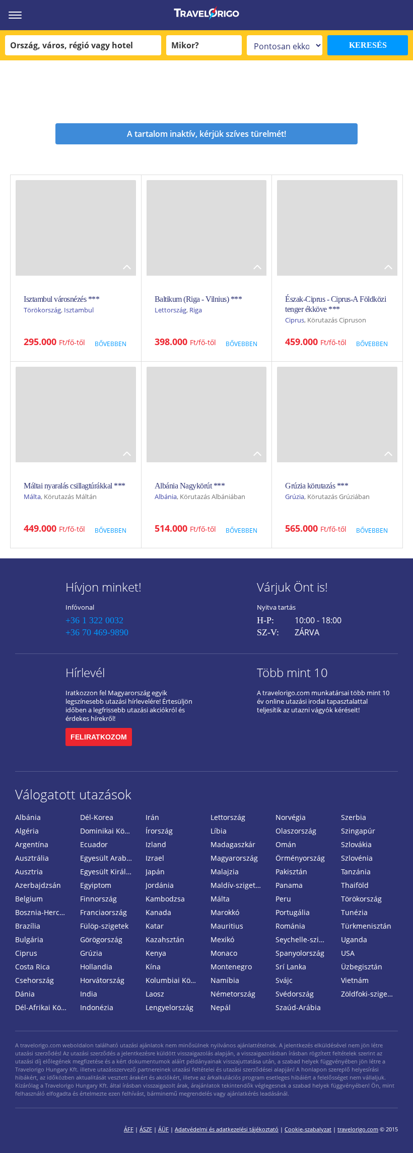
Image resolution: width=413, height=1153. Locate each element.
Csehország (34, 980)
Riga (195, 309)
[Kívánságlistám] (350, 15)
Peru (283, 898)
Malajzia (225, 871)
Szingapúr (358, 831)
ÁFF (128, 1129)
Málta (32, 496)
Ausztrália (32, 858)
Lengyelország (169, 1007)
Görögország (101, 939)
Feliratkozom (99, 737)
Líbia (219, 831)
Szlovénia (357, 858)
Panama (289, 885)
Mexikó (222, 939)
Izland (156, 844)
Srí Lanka (291, 966)
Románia (290, 926)
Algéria (27, 831)
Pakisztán (291, 871)
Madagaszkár (233, 844)
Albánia (166, 496)
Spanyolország (300, 953)
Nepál (221, 1007)
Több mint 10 (292, 672)
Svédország (295, 994)
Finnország (98, 898)
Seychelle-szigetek (304, 939)
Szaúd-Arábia (298, 1007)
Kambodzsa (165, 898)
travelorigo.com (357, 1129)
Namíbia (225, 980)
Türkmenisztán (366, 926)
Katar (155, 926)
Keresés (368, 45)
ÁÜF (163, 1129)
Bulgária (29, 939)
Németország (233, 994)
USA (348, 953)
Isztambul (79, 309)
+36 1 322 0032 (94, 620)
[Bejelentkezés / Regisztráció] (400, 15)
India (88, 994)
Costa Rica (32, 966)
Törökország (42, 309)
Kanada (158, 912)
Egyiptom (95, 885)
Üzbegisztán (361, 966)
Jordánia (160, 885)
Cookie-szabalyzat (308, 1129)
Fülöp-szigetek (104, 926)
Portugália (293, 912)
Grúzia (294, 496)
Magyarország (234, 858)
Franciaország (103, 912)
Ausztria (29, 871)
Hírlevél (85, 672)
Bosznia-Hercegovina (43, 912)
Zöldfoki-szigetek (369, 994)
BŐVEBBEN (110, 344)
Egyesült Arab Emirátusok (108, 858)
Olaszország (296, 831)
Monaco (224, 953)
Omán (286, 844)
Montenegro (231, 966)
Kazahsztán (165, 939)
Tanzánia (356, 871)
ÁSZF (146, 1129)
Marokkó (225, 912)
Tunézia (354, 912)
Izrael (155, 858)
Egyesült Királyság (108, 871)
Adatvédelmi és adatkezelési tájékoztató (227, 1129)
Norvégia (291, 817)
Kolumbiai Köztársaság (174, 980)
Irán (152, 817)
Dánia (25, 994)
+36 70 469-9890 (96, 632)
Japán (155, 871)
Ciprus (294, 319)
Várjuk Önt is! (292, 587)
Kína (153, 966)
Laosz (155, 994)
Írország (159, 831)
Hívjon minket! (103, 587)
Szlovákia (356, 844)
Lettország (170, 309)
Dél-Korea (96, 817)
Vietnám (355, 980)
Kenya (156, 953)
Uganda (354, 939)
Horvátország (102, 980)
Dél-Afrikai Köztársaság (43, 1007)
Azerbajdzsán (38, 885)
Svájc (284, 980)
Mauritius (227, 926)
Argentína (31, 844)
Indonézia (96, 1007)
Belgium (29, 898)
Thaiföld (355, 885)
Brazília (27, 926)
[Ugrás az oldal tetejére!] (392, 1129)
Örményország (300, 858)
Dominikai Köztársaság (108, 831)
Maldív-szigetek (237, 885)
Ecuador (94, 844)
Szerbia (353, 817)
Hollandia (96, 966)
